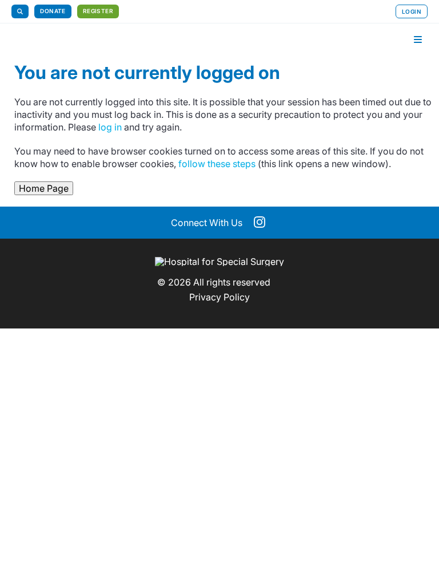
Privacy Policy (219, 297)
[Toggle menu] (418, 39)
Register (98, 10)
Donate (52, 10)
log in (110, 127)
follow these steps (217, 163)
